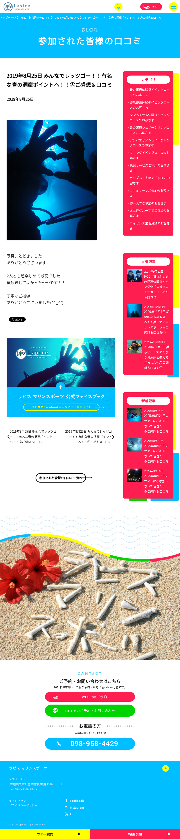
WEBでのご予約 (94, 696)
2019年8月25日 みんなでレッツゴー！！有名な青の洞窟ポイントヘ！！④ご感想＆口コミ (88, 436)
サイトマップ (17, 800)
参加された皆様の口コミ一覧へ (60, 478)
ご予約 (153, 7)
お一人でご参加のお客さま (148, 203)
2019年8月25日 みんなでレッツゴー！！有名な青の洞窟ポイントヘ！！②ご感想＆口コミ (33, 436)
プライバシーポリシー (23, 805)
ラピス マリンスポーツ (28, 767)
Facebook (77, 800)
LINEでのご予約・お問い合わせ (90, 710)
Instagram (77, 807)
